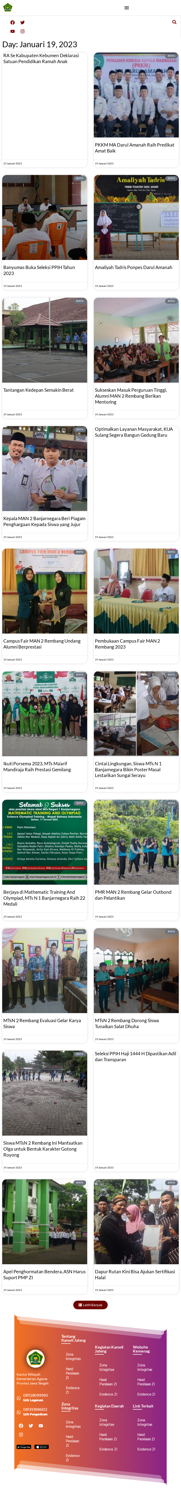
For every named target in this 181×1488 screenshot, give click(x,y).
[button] (126, 7)
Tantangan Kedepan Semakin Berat (38, 390)
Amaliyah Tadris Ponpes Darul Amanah (133, 267)
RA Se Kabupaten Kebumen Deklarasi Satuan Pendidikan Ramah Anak (41, 58)
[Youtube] (12, 31)
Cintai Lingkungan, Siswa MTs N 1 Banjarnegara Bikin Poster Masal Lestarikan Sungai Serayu (128, 769)
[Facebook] (12, 22)
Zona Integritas (73, 1356)
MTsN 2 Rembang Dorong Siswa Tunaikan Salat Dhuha (127, 1023)
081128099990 (35, 1395)
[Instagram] (22, 31)
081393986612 (35, 1409)
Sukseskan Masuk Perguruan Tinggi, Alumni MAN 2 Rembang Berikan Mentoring (131, 395)
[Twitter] (22, 22)
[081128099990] (19, 1398)
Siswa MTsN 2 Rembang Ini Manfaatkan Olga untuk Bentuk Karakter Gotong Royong (43, 1148)
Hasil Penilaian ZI (72, 1373)
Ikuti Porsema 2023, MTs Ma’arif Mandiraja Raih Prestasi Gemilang (37, 766)
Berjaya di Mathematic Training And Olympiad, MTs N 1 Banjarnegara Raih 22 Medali (44, 898)
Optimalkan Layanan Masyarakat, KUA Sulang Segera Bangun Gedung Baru (134, 432)
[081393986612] (19, 1412)
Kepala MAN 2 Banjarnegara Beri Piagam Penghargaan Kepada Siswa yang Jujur (44, 521)
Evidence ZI (73, 1390)
